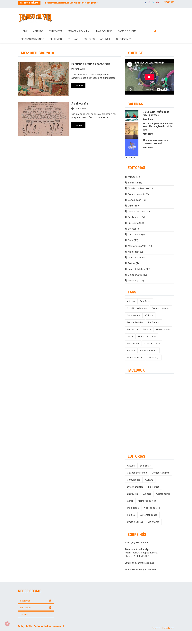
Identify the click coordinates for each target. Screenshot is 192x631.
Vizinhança (133, 280)
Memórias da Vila (78, 31)
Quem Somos (123, 39)
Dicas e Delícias (127, 31)
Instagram (149, 2)
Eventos (132, 228)
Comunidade (134, 199)
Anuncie (105, 39)
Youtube (157, 2)
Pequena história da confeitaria (90, 64)
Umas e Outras (103, 31)
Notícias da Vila (136, 257)
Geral (131, 240)
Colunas (72, 39)
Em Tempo (56, 39)
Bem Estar (133, 182)
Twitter (153, 2)
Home (24, 31)
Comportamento (136, 194)
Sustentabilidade (136, 269)
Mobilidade (134, 251)
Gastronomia (135, 234)
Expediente (168, 628)
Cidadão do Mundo (32, 39)
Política (131, 263)
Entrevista (55, 31)
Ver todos (130, 157)
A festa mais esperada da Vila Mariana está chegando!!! (71, 2)
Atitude (38, 31)
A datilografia (79, 103)
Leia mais (78, 85)
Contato (89, 39)
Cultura (132, 205)
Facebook (145, 2)
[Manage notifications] (7, 623)
